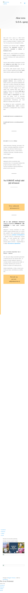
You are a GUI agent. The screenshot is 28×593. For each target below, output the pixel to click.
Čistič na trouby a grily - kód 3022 (14, 293)
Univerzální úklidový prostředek (13, 304)
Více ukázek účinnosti (14, 207)
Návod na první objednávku (14, 279)
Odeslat (8, 520)
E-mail (4, 507)
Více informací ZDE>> (14, 322)
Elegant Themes (11, 577)
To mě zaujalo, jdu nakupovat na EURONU (13, 448)
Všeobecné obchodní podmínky (10, 538)
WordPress (5, 579)
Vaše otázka (5, 513)
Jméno (4, 504)
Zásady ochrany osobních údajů (10, 541)
